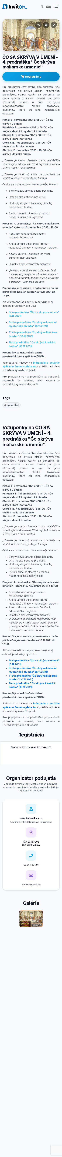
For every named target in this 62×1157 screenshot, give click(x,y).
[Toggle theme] (42, 6)
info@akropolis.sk (31, 884)
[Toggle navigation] (56, 6)
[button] (48, 6)
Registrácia (33, 76)
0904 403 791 (31, 864)
